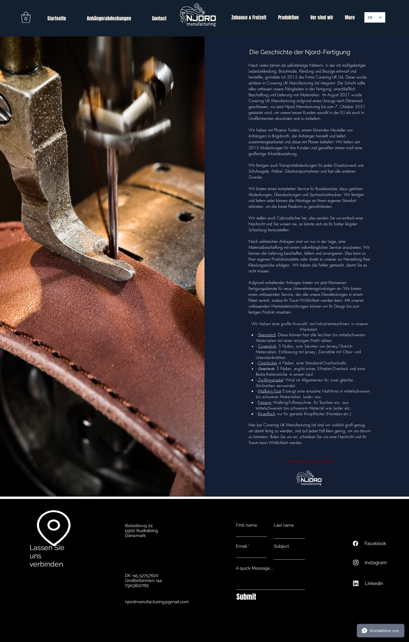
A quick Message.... (254, 568)
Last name (284, 525)
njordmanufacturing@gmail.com (157, 601)
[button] (26, 17)
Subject (281, 546)
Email (241, 546)
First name (246, 525)
